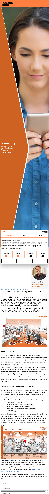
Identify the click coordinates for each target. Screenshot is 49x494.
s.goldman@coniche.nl (38, 284)
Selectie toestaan (24, 261)
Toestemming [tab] (8, 235)
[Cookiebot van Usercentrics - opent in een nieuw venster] (42, 232)
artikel (12, 377)
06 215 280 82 (36, 286)
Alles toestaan (40, 261)
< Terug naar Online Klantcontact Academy (14, 289)
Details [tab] (24, 235)
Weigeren (9, 261)
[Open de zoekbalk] (42, 3)
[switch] (18, 256)
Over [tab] (40, 235)
